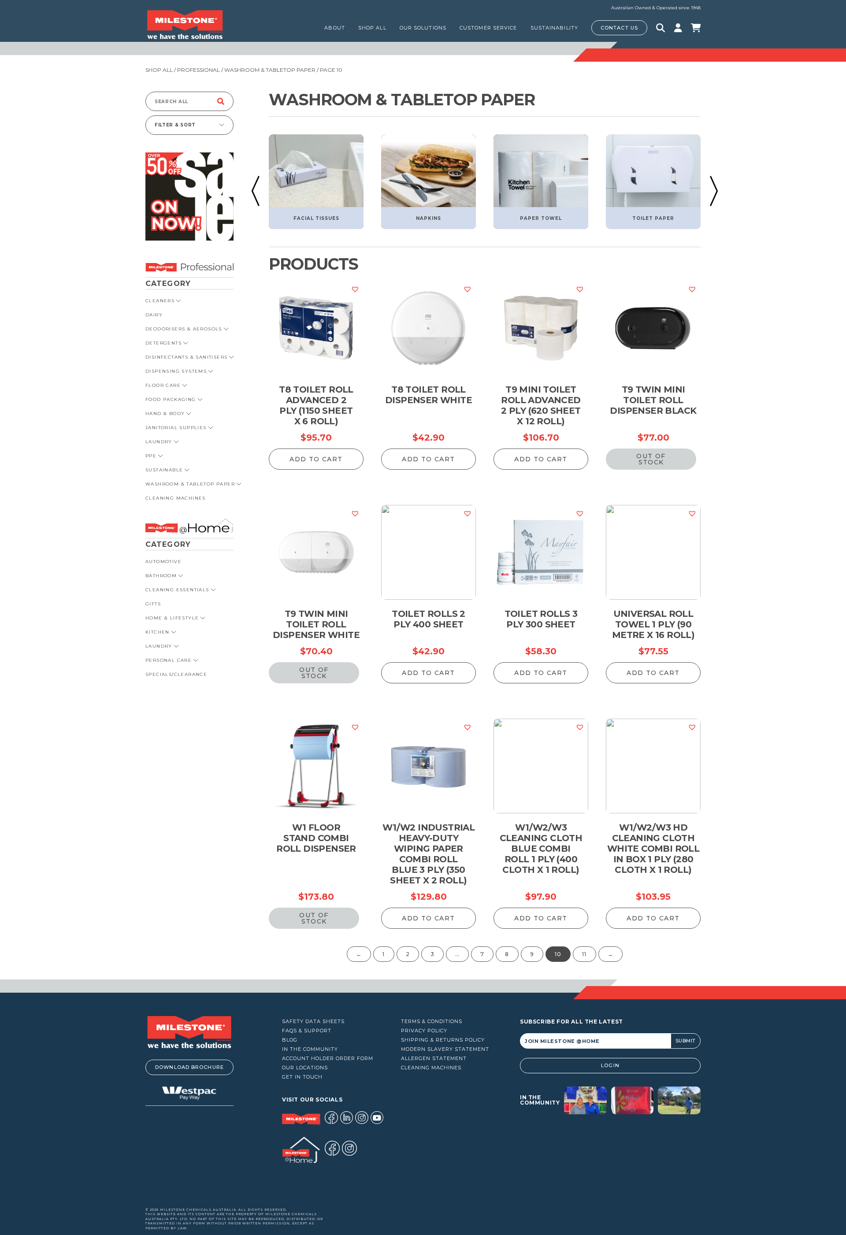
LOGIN (610, 1065)
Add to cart (315, 459)
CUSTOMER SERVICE (488, 27)
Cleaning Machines (431, 1067)
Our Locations (305, 1067)
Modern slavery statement (445, 1049)
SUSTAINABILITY (554, 27)
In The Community (310, 1049)
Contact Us (619, 28)
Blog (289, 1040)
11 (584, 954)
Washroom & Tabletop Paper (269, 70)
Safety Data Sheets (313, 1021)
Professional (198, 70)
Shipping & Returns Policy (443, 1040)
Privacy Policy (424, 1030)
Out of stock (650, 459)
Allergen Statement (434, 1058)
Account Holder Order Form (327, 1058)
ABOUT (334, 27)
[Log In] (678, 27)
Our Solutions (423, 27)
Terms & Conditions (431, 1021)
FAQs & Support (306, 1030)
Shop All (159, 70)
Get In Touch (302, 1077)
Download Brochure (189, 1067)
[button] (255, 191)
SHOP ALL (372, 27)
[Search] (220, 101)
